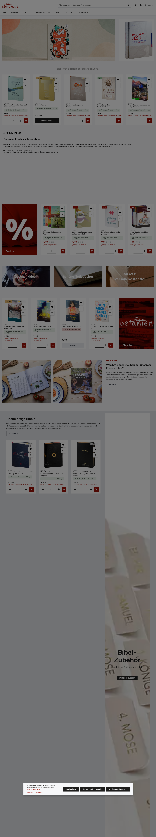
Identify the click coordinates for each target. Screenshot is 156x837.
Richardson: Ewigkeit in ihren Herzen (77, 106)
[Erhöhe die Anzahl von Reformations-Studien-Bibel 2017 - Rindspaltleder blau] (26, 489)
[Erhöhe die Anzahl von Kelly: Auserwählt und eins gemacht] (116, 251)
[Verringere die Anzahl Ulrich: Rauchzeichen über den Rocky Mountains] (130, 120)
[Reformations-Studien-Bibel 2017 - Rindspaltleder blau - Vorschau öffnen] (30, 455)
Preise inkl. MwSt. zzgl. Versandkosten (16, 115)
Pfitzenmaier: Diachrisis (42, 326)
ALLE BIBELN (13, 433)
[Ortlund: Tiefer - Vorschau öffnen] (56, 89)
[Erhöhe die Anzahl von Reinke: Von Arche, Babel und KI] (106, 345)
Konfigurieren (71, 789)
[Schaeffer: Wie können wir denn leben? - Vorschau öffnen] (23, 313)
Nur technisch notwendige (92, 789)
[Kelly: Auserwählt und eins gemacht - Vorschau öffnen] (120, 218)
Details (73, 345)
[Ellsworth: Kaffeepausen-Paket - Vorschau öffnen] (62, 214)
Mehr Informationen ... (34, 789)
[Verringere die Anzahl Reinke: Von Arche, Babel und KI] (93, 345)
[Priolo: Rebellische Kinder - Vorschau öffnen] (81, 308)
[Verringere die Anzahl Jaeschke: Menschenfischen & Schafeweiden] (6, 120)
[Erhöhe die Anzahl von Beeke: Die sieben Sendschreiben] (113, 120)
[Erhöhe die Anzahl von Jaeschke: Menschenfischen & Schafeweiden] (20, 120)
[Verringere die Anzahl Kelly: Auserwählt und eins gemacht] (103, 251)
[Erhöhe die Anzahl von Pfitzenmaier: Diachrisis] (48, 345)
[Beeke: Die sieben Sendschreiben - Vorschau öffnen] (118, 85)
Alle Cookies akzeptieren (118, 789)
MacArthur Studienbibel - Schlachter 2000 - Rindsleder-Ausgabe (52, 473)
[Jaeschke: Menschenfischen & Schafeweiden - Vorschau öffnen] (25, 85)
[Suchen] (128, 5)
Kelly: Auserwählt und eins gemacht (111, 233)
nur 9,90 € (112, 384)
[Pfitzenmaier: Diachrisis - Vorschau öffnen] (52, 313)
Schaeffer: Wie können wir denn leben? (14, 327)
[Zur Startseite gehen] (10, 5)
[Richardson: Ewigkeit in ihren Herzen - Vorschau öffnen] (87, 89)
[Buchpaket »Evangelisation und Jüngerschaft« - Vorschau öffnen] (91, 214)
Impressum (39, 792)
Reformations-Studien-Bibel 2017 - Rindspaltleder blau (20, 473)
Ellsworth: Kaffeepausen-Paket (52, 233)
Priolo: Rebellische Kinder (71, 326)
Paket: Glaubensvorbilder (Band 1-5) (139, 233)
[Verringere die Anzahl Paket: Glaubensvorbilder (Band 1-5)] (132, 251)
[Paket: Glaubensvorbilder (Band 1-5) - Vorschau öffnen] (149, 214)
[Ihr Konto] (140, 5)
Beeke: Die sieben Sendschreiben (103, 106)
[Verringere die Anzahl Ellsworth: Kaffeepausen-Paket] (45, 251)
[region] (58, 40)
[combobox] (99, 5)
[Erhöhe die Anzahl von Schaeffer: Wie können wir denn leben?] (19, 345)
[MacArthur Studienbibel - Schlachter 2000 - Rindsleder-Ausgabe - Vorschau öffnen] (63, 450)
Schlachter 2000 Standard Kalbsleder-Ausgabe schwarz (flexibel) (84, 473)
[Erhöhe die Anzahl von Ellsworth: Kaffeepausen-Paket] (58, 251)
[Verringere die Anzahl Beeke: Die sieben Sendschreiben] (99, 120)
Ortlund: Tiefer (40, 105)
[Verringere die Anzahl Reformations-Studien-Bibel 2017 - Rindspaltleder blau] (10, 489)
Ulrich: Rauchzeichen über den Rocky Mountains (139, 106)
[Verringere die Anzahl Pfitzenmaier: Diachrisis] (35, 345)
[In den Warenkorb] (26, 120)
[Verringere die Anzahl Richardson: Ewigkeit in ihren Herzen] (68, 120)
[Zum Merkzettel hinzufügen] (25, 79)
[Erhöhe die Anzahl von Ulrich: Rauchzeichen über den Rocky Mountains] (144, 120)
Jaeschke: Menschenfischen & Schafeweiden (15, 106)
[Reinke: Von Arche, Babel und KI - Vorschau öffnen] (110, 313)
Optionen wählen (47, 120)
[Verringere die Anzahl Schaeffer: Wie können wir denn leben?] (6, 345)
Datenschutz (31, 792)
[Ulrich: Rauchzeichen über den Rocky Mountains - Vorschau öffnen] (149, 85)
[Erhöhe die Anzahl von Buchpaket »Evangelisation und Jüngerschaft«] (87, 251)
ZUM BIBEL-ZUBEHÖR (127, 678)
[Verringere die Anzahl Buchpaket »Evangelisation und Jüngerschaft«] (74, 251)
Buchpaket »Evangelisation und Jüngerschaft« (82, 233)
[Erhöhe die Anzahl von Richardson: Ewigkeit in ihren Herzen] (82, 120)
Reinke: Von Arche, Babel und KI (102, 327)
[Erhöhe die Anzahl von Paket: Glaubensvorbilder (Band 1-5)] (145, 251)
